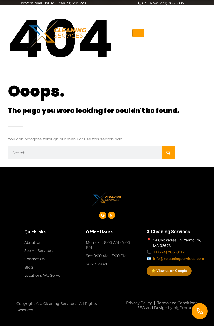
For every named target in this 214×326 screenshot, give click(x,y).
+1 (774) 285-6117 (169, 252)
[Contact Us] (200, 311)
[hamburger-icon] (138, 33)
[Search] (168, 152)
